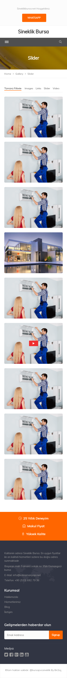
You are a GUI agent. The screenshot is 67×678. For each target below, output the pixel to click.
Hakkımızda (11, 597)
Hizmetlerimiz (12, 602)
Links (38, 88)
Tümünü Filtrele (12, 88)
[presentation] (9, 252)
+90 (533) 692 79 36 (27, 580)
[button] (32, 270)
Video (56, 88)
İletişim (8, 612)
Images (29, 88)
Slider (47, 88)
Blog (7, 607)
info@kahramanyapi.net (27, 575)
